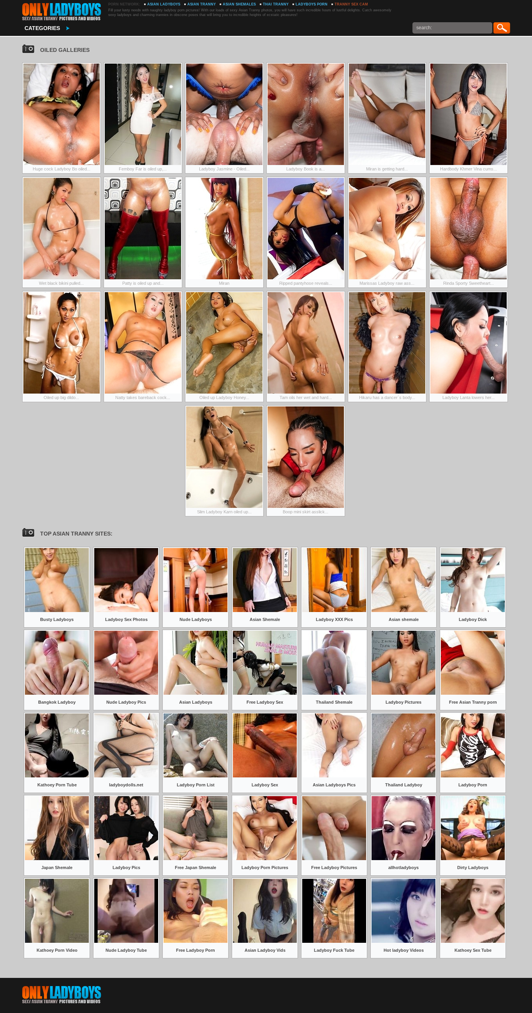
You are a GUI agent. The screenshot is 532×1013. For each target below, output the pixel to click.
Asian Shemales (239, 4)
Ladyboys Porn (312, 4)
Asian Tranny (201, 4)
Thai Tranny (276, 4)
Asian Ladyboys (163, 4)
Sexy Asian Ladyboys (61, 11)
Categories (42, 28)
